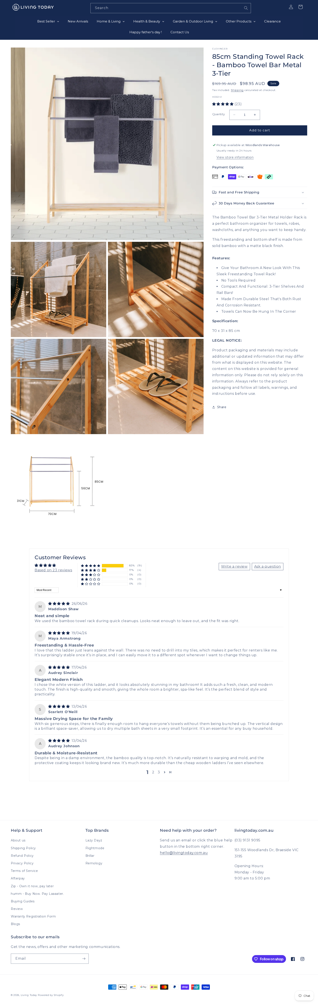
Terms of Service (24, 871)
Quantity (218, 114)
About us (18, 840)
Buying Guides (23, 901)
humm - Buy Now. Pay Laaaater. (37, 894)
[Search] (246, 8)
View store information (235, 157)
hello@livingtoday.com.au (184, 853)
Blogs (15, 924)
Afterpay (18, 878)
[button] (223, 104)
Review (17, 909)
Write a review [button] (234, 566)
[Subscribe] (83, 959)
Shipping (237, 90)
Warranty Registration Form (33, 916)
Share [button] (221, 407)
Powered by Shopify (51, 995)
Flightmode (94, 848)
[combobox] (171, 8)
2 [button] (153, 772)
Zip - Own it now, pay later (32, 886)
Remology (94, 863)
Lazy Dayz (93, 840)
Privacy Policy (22, 863)
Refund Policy (22, 856)
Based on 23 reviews (53, 570)
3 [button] (159, 772)
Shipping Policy (23, 848)
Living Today (29, 995)
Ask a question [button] (267, 566)
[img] (59, 604)
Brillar (90, 856)
